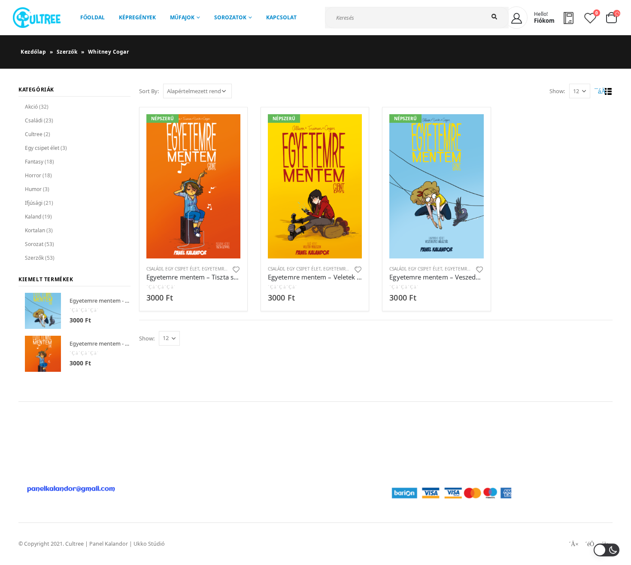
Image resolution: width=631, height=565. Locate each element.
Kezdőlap (33, 51)
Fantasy (34, 161)
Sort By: (149, 91)
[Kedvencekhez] (236, 269)
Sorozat (34, 244)
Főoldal (92, 17)
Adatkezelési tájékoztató (422, 453)
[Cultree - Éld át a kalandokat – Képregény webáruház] (37, 17)
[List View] (608, 92)
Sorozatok (230, 17)
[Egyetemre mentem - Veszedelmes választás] (43, 311)
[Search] (496, 17)
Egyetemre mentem (224, 269)
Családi (154, 269)
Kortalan (35, 230)
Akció (31, 106)
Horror (33, 175)
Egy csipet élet (182, 269)
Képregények (137, 17)
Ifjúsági (33, 203)
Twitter (589, 544)
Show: (557, 91)
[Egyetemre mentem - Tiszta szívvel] (43, 354)
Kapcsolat (281, 17)
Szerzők (67, 51)
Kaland (33, 216)
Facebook (573, 544)
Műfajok (182, 17)
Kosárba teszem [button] (226, 128)
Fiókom (279, 443)
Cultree (33, 134)
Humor (33, 189)
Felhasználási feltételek (420, 443)
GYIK (276, 453)
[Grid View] (599, 92)
